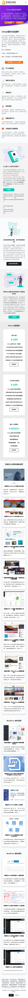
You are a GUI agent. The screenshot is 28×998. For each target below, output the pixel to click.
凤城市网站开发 (21, 979)
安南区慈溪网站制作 (19, 199)
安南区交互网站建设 (8, 209)
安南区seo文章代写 (8, 194)
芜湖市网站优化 (13, 981)
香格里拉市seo (5, 986)
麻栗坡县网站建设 (13, 984)
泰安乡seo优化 (15, 988)
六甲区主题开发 (7, 988)
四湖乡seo (22, 988)
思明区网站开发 (22, 981)
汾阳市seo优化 (5, 979)
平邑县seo (12, 982)
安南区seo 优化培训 (19, 194)
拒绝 (17, 995)
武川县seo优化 (13, 979)
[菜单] (25, 2)
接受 (11, 995)
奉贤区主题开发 (5, 981)
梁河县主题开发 (22, 984)
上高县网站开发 (5, 982)
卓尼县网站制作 (13, 986)
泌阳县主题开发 (19, 982)
